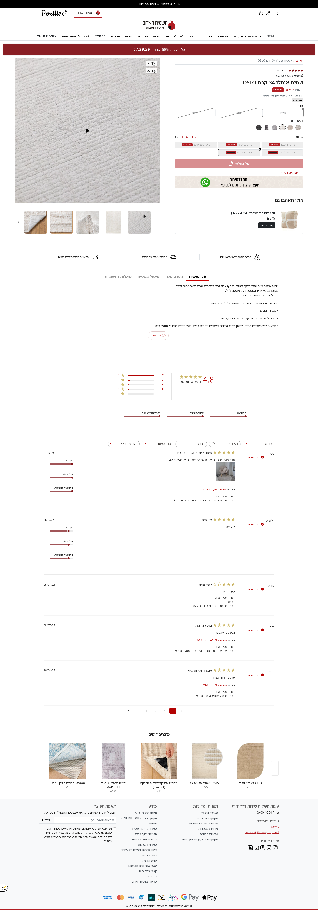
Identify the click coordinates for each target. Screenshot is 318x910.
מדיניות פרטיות (209, 834)
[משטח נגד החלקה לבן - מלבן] (68, 761)
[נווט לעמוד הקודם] (181, 711)
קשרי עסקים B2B (146, 871)
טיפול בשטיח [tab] (148, 276)
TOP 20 (100, 36)
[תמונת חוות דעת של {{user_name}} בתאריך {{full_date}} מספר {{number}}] (225, 471)
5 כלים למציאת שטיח (75, 36)
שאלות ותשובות (147, 845)
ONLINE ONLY (46, 36)
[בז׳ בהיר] (290, 127)
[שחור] (266, 127)
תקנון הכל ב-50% (146, 813)
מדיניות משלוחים (207, 829)
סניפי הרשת (149, 860)
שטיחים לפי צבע (121, 36)
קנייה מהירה (266, 225)
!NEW (270, 36)
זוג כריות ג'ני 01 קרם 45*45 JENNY (253, 213)
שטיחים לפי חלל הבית (180, 36)
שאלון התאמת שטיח (144, 829)
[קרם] (282, 127)
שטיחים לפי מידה (149, 36)
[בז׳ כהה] (298, 127)
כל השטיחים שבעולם (247, 36)
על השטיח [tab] (197, 276)
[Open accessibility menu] (4, 888)
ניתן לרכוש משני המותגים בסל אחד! (159, 4)
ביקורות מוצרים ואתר (144, 839)
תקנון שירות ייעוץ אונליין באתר (199, 839)
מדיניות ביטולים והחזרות (203, 823)
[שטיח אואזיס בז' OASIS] (205, 761)
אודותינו (152, 823)
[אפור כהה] (259, 127)
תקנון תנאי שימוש (207, 818)
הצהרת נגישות (209, 813)
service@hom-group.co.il (262, 832)
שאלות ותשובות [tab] (118, 276)
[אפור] (274, 127)
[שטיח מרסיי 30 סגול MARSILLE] (113, 761)
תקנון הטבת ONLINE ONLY (139, 818)
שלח (47, 820)
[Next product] (275, 768)
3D (148, 70)
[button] (261, 12)
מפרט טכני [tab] (174, 276)
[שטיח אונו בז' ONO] (250, 761)
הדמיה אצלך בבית (146, 834)
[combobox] (258, 444)
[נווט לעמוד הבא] (128, 711)
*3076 (275, 827)
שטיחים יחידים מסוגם (214, 36)
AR (148, 63)
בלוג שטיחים (149, 855)
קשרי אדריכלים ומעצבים (142, 866)
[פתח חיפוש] (275, 12)
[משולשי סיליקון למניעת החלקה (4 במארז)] (159, 761)
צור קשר (152, 876)
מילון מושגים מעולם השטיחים (139, 850)
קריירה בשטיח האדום (144, 882)
